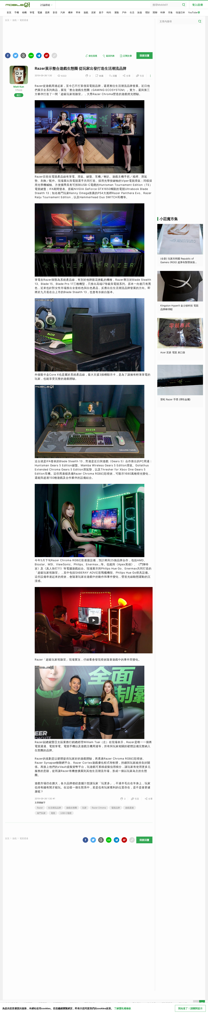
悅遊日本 (180, 12)
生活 (132, 12)
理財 (147, 12)
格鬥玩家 (41, 813)
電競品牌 (115, 807)
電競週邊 (24, 20)
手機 (16, 12)
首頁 (9, 12)
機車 (70, 12)
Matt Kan (18, 86)
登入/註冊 (197, 4)
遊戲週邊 (129, 807)
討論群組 (45, 4)
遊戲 (86, 12)
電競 (53, 813)
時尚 (109, 12)
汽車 (62, 12)
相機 (24, 12)
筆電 (32, 12)
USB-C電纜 (65, 813)
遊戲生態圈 (71, 807)
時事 (162, 12)
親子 (101, 12)
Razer (40, 807)
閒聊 (155, 12)
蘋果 (47, 12)
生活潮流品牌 (54, 807)
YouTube (192, 12)
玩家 (84, 807)
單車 (78, 12)
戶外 (124, 12)
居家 (93, 12)
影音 (55, 12)
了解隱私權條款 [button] (122, 1008)
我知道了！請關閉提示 (190, 1008)
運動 (116, 12)
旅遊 (139, 12)
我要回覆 (144, 55)
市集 (170, 12)
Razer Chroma (99, 807)
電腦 (39, 12)
